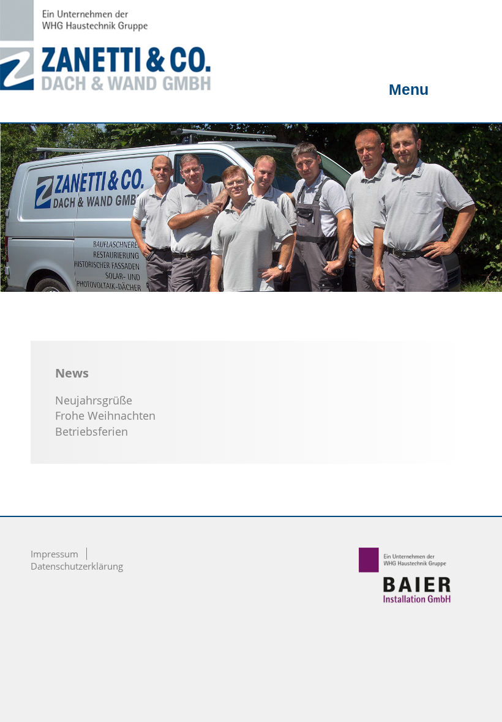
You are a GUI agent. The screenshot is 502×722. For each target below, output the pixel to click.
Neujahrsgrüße (93, 400)
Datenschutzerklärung (77, 566)
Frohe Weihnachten (105, 415)
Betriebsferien (91, 431)
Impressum (54, 554)
